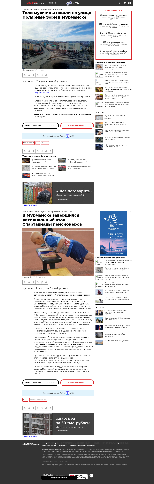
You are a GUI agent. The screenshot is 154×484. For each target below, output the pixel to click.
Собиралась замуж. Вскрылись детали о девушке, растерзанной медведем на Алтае (116, 74)
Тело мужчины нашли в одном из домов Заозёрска (79, 167)
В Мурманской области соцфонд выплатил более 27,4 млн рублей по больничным (114, 53)
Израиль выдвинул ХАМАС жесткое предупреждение (117, 318)
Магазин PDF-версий (49, 445)
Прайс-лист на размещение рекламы (115, 443)
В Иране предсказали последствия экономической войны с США (117, 341)
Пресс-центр (63, 445)
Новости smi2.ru (29, 205)
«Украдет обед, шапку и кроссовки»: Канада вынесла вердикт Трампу (117, 326)
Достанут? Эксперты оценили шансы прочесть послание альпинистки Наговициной (118, 284)
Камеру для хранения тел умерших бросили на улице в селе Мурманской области (80, 161)
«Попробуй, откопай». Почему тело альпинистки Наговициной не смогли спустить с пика (117, 292)
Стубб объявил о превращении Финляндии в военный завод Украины (115, 312)
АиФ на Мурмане (40, 70)
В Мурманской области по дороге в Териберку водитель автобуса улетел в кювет (113, 26)
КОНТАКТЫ (96, 443)
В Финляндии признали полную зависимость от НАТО (116, 145)
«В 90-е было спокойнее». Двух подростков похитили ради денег (117, 298)
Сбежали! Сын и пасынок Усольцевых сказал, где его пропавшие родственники (118, 262)
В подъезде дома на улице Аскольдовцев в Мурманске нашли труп (42, 161)
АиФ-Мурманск (39, 277)
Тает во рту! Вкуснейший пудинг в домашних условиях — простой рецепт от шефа (117, 96)
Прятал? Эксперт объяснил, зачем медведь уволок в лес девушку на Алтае (117, 82)
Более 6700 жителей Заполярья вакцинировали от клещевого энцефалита (113, 35)
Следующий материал (59, 478)
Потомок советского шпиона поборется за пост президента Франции (115, 117)
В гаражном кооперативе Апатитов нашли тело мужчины (43, 174)
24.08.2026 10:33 (27, 212)
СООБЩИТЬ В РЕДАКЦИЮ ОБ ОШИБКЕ (82, 445)
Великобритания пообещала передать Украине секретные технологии (115, 334)
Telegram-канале (41, 93)
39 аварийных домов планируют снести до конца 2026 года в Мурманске (113, 17)
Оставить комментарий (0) (77, 125)
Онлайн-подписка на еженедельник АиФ (75, 443)
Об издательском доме (50, 443)
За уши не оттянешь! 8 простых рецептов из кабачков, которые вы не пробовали (118, 89)
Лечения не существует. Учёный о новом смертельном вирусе (117, 269)
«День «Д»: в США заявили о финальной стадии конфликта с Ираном (116, 124)
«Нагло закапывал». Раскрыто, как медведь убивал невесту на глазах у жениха (117, 277)
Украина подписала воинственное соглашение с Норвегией (117, 131)
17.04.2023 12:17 (27, 9)
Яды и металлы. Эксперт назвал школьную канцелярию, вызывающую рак (116, 67)
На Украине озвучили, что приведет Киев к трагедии (117, 138)
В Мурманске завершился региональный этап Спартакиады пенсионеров (114, 44)
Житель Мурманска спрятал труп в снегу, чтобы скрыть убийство (44, 167)
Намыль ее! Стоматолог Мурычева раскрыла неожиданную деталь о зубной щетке (117, 104)
